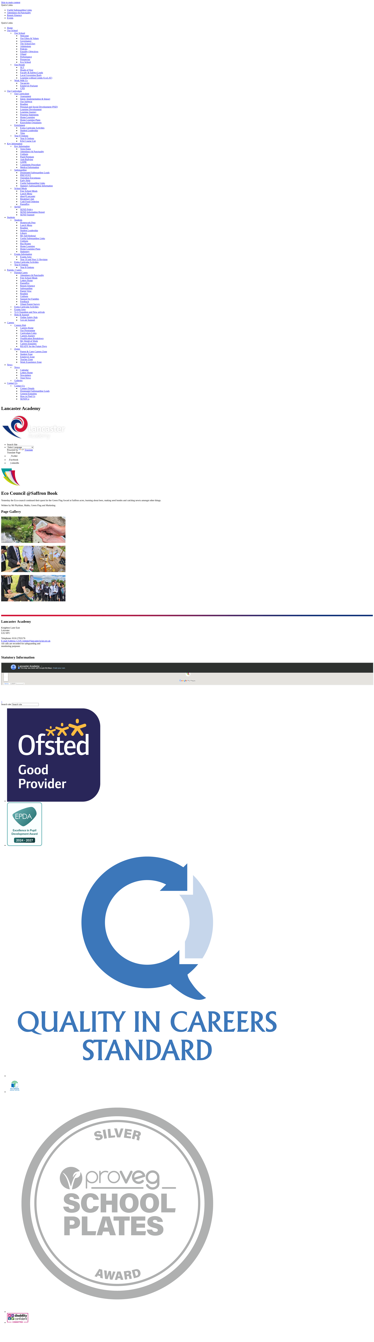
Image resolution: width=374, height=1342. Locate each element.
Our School (12, 30)
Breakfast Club (27, 199)
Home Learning (27, 117)
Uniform (24, 154)
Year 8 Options (21, 264)
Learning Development (30, 109)
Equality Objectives (29, 51)
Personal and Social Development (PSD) (39, 107)
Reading (24, 104)
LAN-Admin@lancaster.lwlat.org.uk (25, 641)
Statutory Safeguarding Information (36, 186)
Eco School (25, 62)
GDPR (23, 162)
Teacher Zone (26, 359)
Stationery (25, 251)
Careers (10, 322)
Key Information (14, 143)
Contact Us (12, 383)
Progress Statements (29, 114)
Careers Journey (27, 336)
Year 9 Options (21, 136)
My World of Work (29, 341)
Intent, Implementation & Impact (35, 99)
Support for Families (29, 299)
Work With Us (21, 80)
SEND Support (27, 214)
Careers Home (26, 328)
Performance (26, 57)
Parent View (26, 291)
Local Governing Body (31, 75)
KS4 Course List (28, 141)
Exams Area (25, 257)
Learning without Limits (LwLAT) (36, 78)
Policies (23, 49)
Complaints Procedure (30, 164)
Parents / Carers (14, 270)
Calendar (24, 370)
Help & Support (21, 314)
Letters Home (26, 280)
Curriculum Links (28, 333)
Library (23, 233)
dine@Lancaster (27, 196)
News (9, 364)
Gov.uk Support (27, 320)
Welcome (24, 36)
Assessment (25, 96)
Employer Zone (27, 357)
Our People (19, 64)
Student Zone (26, 354)
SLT (22, 67)
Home (10, 28)
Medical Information (29, 167)
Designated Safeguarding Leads (35, 172)
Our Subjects (26, 101)
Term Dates (25, 149)
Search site (6, 704)
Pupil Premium (27, 157)
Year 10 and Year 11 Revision (33, 259)
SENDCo (24, 399)
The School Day (27, 43)
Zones (17, 349)
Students (11, 217)
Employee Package (29, 86)
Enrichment (19, 125)
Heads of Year (26, 70)
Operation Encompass (30, 178)
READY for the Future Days (33, 346)
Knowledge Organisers (30, 122)
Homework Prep (28, 222)
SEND (17, 207)
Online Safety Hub (29, 317)
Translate (29, 450)
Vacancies (24, 83)
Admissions (25, 46)
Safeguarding (20, 170)
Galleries (18, 380)
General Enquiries (28, 393)
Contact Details (27, 388)
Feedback (24, 301)
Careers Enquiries (28, 343)
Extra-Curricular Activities (32, 128)
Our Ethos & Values (29, 38)
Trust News (25, 378)
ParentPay (25, 204)
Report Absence (14, 15)
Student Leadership (29, 130)
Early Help (25, 180)
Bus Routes (25, 243)
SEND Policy (26, 209)
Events (10, 18)
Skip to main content (10, 2)
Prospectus (25, 59)
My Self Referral (28, 236)
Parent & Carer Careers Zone (33, 351)
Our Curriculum (14, 91)
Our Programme (27, 330)
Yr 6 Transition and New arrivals (29, 312)
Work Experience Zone (31, 362)
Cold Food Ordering (29, 201)
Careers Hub (20, 325)
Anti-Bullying (26, 159)
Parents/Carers (21, 272)
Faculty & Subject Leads (31, 72)
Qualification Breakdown (32, 338)
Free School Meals (28, 191)
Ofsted (23, 54)
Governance (25, 41)
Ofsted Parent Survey (30, 304)
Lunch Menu (26, 193)
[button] (13, 23)
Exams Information (23, 254)
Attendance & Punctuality (19, 12)
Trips (22, 133)
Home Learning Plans (30, 120)
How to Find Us (27, 396)
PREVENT (25, 175)
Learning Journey (28, 112)
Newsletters (25, 375)
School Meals (20, 188)
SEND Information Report (32, 212)
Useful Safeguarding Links (19, 10)
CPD (22, 88)
